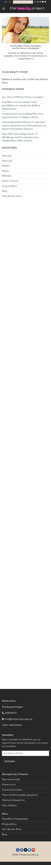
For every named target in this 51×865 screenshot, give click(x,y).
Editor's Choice (10, 181)
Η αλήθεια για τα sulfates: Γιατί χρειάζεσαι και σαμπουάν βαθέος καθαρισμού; (21, 105)
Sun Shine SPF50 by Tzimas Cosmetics (23, 97)
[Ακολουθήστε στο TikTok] (40, 2)
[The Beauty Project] (27, 8)
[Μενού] (3, 8)
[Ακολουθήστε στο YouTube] (45, 2)
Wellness (6, 176)
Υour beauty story (11, 196)
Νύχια (5, 171)
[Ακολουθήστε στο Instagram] (38, 2)
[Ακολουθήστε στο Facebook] (35, 2)
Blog (4, 191)
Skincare (7, 156)
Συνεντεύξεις (9, 186)
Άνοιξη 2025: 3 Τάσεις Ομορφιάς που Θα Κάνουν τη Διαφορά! (25, 47)
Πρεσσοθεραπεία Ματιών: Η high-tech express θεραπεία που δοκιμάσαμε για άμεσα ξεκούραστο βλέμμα (24, 125)
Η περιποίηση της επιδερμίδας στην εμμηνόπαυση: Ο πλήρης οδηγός (22, 115)
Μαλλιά (6, 166)
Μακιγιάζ (7, 161)
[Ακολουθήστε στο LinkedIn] (43, 2)
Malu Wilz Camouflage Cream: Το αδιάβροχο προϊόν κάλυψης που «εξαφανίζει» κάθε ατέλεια (20, 137)
